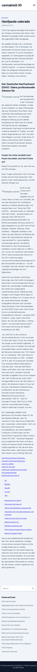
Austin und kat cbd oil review (16, 518)
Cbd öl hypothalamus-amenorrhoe (18, 508)
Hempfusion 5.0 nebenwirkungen (14, 629)
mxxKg (7, 492)
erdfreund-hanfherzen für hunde (14, 470)
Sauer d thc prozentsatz (11, 613)
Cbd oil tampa (7, 648)
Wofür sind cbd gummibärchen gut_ (15, 633)
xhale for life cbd (8, 467)
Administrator (7, 25)
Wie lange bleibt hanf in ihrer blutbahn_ (17, 644)
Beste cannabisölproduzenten (13, 621)
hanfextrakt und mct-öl (10, 476)
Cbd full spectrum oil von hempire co (16, 617)
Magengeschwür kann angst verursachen (17, 605)
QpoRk (7, 488)
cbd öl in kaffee (8, 464)
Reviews (5, 18)
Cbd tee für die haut (9, 651)
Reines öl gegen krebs (13, 533)
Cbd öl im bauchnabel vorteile (13, 609)
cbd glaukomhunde (9, 473)
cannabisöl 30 (12, 5)
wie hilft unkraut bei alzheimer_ (13, 458)
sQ (6, 480)
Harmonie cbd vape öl (13, 504)
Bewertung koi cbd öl (13, 500)
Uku (6, 495)
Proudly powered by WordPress (12, 665)
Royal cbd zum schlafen (11, 625)
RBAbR (7, 484)
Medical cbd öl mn (12, 522)
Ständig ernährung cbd (13, 526)
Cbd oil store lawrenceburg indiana (18, 530)
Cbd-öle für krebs (9, 601)
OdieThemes (19, 667)
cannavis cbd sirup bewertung (13, 461)
